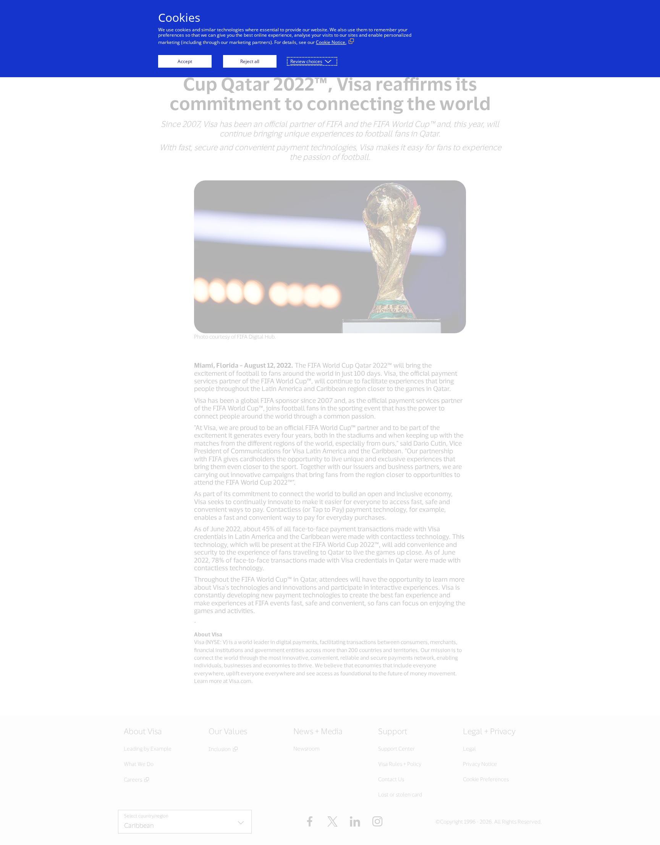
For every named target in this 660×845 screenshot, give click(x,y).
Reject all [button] (249, 61)
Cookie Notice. (331, 42)
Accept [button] (185, 61)
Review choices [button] (306, 61)
